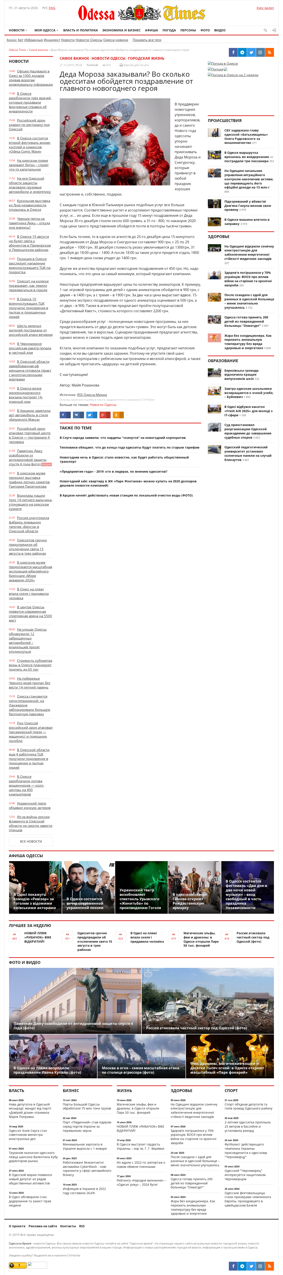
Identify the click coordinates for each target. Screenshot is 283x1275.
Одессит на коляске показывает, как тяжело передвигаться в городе (29, 285)
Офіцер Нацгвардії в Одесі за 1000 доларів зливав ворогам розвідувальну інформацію (31, 78)
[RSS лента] (269, 1266)
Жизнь (124, 1090)
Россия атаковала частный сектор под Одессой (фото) (253, 937)
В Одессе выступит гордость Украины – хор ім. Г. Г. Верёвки (140, 1146)
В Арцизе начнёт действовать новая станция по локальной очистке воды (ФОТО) (126, 495)
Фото (205, 30)
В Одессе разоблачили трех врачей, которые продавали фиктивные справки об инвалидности (30, 102)
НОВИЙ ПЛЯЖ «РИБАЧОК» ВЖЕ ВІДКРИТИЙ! (37, 937)
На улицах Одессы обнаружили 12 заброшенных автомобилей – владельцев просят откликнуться (28, 640)
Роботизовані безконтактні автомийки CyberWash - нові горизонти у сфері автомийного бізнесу (87, 1168)
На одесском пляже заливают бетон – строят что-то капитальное (29, 164)
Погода (169, 30)
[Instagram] (260, 1266)
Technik (92, 65)
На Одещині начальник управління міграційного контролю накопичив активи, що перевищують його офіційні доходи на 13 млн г (248, 179)
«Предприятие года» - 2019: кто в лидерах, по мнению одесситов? (113, 471)
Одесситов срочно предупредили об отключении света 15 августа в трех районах (28, 547)
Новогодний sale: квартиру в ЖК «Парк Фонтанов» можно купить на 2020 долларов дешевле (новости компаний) (128, 483)
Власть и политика (80, 30)
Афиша (151, 30)
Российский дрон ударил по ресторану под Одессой (29, 124)
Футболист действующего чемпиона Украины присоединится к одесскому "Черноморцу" (246, 1150)
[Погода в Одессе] (223, 63)
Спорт (231, 1090)
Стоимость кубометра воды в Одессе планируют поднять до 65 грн (30, 665)
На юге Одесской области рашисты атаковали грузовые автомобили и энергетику (30, 185)
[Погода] (217, 68)
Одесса (109, 40)
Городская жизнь (146, 58)
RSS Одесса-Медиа (92, 394)
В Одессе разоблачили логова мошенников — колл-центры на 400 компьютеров (26, 785)
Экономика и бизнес (121, 30)
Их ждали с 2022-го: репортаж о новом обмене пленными (141, 1164)
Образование (223, 360)
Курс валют (265, 8)
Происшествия (225, 120)
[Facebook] (233, 1266)
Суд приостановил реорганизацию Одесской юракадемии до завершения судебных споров (247, 431)
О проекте (17, 1226)
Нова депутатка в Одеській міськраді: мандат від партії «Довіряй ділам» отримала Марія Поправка (30, 1110)
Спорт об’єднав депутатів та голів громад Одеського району (248, 1106)
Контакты (68, 1226)
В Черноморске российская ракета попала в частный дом (30, 348)
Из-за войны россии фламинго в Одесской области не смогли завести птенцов (30, 823)
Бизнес (71, 1090)
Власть (16, 1090)
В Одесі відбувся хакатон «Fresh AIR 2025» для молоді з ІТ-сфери (248, 411)
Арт (20, 40)
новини (121, 40)
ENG (52, 8)
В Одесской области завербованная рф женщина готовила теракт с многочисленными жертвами (30, 370)
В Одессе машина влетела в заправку (247, 221)
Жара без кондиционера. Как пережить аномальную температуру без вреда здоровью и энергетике (248, 341)
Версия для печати (136, 65)
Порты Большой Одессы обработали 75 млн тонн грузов (87, 1106)
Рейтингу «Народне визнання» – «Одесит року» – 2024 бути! (141, 1182)
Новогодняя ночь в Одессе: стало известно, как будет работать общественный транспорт (124, 459)
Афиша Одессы (26, 855)
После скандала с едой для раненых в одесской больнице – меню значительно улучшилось (249, 301)
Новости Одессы (89, 40)
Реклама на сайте (43, 1226)
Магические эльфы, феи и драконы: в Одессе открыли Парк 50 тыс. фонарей (201, 939)
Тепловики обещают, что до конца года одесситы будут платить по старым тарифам (129, 447)
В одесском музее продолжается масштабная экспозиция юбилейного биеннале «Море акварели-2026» (30, 571)
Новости (17, 30)
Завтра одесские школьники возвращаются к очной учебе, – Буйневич (248, 392)
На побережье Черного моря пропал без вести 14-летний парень (29, 682)
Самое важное (74, 58)
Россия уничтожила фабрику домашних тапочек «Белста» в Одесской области (29, 524)
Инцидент (52, 40)
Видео (220, 30)
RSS (82, 1226)
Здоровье (218, 236)
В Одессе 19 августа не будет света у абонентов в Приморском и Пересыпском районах (30, 243)
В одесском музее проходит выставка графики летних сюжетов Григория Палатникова (29, 480)
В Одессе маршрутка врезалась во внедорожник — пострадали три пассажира (248, 156)
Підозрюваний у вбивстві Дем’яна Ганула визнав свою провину (247, 205)
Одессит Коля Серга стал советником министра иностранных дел (28, 1134)
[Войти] (274, 30)
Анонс (12, 40)
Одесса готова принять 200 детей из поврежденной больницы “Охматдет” (246, 321)
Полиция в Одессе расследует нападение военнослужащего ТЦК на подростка (29, 265)
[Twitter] (251, 1266)
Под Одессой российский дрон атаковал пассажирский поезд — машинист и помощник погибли (31, 732)
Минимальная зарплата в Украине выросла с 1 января (85, 1146)
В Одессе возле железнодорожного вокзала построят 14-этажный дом (26, 395)
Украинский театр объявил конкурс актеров (30, 805)
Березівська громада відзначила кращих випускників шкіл (241, 374)
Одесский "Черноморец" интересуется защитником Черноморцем (245, 1174)
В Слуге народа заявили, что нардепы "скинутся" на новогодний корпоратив (123, 438)
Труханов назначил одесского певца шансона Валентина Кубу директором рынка (33, 1157)
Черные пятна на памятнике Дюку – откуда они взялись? (29, 223)
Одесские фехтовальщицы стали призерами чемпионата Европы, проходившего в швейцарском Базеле (248, 1199)
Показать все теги (147, 40)
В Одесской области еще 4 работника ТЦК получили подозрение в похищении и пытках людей (29, 759)
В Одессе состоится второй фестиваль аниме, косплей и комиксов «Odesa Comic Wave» (30, 145)
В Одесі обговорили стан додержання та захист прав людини (30, 1201)
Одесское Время (20, 1243)
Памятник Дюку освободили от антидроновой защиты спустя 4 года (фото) (30, 457)
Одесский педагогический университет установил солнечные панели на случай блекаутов (248, 453)
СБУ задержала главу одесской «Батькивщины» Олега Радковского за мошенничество (246, 136)
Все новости (31, 841)
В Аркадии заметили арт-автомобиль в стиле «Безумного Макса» (30, 415)
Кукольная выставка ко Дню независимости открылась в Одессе (29, 205)
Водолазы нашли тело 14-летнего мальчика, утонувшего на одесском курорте (30, 502)
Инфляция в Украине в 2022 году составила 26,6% (84, 1191)
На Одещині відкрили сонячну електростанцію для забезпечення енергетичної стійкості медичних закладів (249, 252)
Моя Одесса (44, 30)
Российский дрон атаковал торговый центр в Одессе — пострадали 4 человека (29, 435)
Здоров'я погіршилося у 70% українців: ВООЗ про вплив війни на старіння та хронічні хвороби (248, 278)
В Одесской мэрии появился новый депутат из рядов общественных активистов (30, 1179)
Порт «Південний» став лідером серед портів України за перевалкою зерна (87, 1126)
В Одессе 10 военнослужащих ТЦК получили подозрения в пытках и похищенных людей (28, 308)
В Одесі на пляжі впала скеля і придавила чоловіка (29, 593)
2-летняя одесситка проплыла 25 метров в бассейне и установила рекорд (248, 1126)
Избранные (33, 40)
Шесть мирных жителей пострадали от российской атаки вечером (31, 330)
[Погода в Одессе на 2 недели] (233, 73)
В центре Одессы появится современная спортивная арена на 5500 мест (30, 613)
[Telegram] (242, 1266)
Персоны (188, 30)
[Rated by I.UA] (37, 1267)
